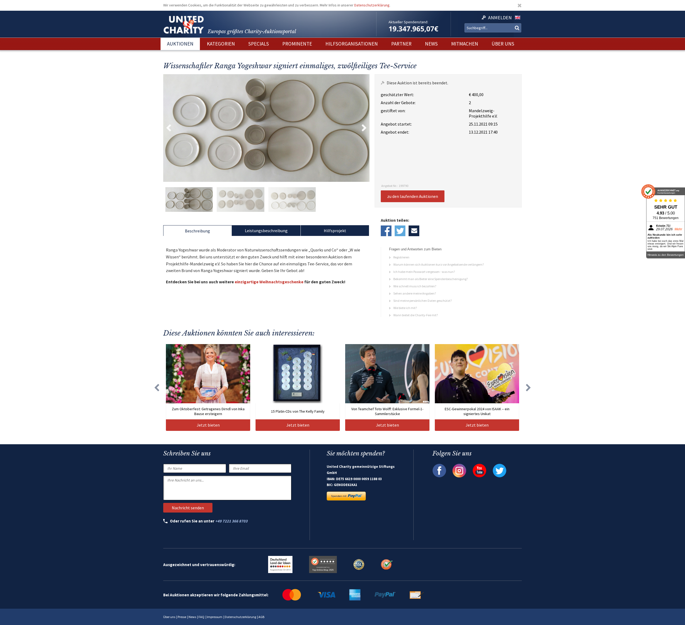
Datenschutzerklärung (372, 5)
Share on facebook (386, 230)
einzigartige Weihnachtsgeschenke (269, 281)
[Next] (528, 387)
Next (364, 128)
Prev (168, 128)
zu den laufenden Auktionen (412, 196)
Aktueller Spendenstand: (408, 22)
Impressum (214, 617)
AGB (261, 617)
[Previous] (156, 387)
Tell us (414, 230)
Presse (182, 617)
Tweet (400, 230)
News (192, 617)
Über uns (169, 617)
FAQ (201, 617)
